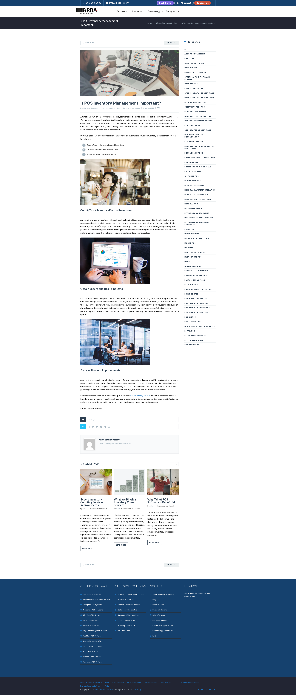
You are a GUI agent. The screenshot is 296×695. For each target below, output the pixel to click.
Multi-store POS (193, 257)
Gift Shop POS (191, 176)
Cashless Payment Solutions (199, 98)
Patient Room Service (195, 275)
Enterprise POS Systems (92, 605)
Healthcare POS (192, 181)
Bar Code (189, 58)
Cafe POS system (192, 68)
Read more (87, 548)
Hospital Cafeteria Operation (199, 190)
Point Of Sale (191, 294)
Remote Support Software (163, 631)
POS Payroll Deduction (196, 303)
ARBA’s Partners (159, 615)
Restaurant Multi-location (128, 615)
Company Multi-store (126, 620)
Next (169, 43)
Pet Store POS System (92, 636)
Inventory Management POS (198, 218)
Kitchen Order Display (91, 657)
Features (137, 11)
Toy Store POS (191, 345)
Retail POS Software (195, 335)
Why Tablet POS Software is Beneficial (161, 501)
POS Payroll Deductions (197, 308)
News (187, 261)
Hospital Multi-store (126, 599)
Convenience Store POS (92, 641)
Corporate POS (192, 125)
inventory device (193, 208)
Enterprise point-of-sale (197, 167)
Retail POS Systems (91, 625)
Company (171, 11)
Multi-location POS (194, 252)
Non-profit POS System (92, 662)
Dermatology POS (193, 153)
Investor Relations (160, 610)
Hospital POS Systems (92, 594)
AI (185, 49)
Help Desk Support (160, 620)
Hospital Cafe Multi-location (129, 605)
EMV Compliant (192, 162)
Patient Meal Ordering (196, 271)
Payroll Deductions (194, 280)
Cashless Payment (193, 88)
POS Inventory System (195, 298)
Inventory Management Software (196, 223)
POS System (190, 317)
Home (149, 23)
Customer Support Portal (163, 625)
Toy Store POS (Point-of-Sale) (95, 631)
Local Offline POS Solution (93, 646)
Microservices (191, 234)
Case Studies (191, 84)
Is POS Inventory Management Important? (120, 102)
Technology (154, 11)
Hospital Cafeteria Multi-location (131, 594)
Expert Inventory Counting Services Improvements (91, 502)
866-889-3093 (93, 2)
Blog (154, 599)
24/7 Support (184, 3)
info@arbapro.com (119, 2)
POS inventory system (140, 395)
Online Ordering (192, 266)
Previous (89, 43)
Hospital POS (191, 204)
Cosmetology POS (193, 141)
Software (122, 11)
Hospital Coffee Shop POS (197, 199)
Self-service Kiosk (194, 340)
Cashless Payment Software (199, 93)
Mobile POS (190, 243)
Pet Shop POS (191, 285)
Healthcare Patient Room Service (96, 599)
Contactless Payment (196, 111)
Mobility (188, 248)
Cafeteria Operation (195, 72)
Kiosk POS (189, 229)
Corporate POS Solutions (93, 610)
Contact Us (202, 3)
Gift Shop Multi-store (126, 625)
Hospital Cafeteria (194, 185)
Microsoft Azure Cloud (196, 238)
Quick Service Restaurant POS (200, 326)
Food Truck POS (192, 171)
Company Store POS (194, 107)
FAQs (155, 636)
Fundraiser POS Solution (92, 651)
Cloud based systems (195, 102)
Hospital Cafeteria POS (196, 194)
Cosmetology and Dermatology (194, 136)
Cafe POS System (90, 620)
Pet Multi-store (124, 631)
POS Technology (193, 322)
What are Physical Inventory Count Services (125, 502)
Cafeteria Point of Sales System (197, 78)
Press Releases (158, 605)
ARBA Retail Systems (90, 108)
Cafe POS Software (194, 63)
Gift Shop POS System (92, 615)
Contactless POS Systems (197, 116)
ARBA (84, 509)
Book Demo (165, 3)
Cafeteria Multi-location (127, 610)
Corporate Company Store (198, 121)
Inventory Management (196, 213)
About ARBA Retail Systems (163, 594)
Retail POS (189, 331)
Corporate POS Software (197, 130)
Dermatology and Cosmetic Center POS (199, 147)
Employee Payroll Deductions (199, 157)
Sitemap (137, 689)
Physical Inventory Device (166, 23)
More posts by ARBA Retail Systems (115, 443)
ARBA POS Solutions (194, 54)
